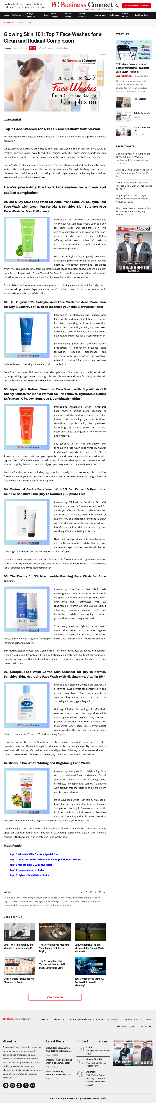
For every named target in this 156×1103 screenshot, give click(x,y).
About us (58, 1019)
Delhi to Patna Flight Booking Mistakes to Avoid (19, 980)
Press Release (54, 15)
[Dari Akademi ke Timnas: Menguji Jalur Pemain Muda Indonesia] (90, 932)
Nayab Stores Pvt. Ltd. (142, 129)
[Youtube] (32, 1085)
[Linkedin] (19, 1085)
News (6, 15)
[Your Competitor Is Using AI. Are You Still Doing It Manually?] (90, 966)
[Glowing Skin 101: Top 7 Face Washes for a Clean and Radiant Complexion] (55, 111)
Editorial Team (125, 1026)
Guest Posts (68, 15)
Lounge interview (30, 15)
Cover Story (125, 15)
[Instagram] (12, 1085)
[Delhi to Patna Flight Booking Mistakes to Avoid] (19, 966)
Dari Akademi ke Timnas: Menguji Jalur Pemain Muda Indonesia (89, 948)
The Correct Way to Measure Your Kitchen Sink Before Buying (54, 948)
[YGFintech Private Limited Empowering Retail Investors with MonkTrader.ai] (134, 50)
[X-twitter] (26, 1085)
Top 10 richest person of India (27, 870)
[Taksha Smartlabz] (123, 116)
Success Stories (82, 15)
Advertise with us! (80, 1019)
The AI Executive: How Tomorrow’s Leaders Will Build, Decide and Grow (52, 964)
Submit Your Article (107, 1019)
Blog (46, 15)
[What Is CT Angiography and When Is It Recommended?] (19, 932)
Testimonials (141, 15)
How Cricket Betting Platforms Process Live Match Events (59, 1073)
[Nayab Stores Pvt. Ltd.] (123, 131)
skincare (101, 136)
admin (8, 48)
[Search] (117, 5)
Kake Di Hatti (140, 99)
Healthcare (114, 15)
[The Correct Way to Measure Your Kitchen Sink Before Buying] (55, 932)
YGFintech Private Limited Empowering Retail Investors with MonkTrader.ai (132, 68)
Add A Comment (55, 997)
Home (44, 1019)
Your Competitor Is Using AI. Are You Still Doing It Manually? (89, 982)
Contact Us (145, 1026)
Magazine (16, 15)
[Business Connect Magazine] (82, 5)
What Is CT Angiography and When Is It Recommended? (19, 946)
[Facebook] (6, 1085)
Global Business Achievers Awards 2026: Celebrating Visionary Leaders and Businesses (133, 157)
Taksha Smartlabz (142, 113)
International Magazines (137, 6)
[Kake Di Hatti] (123, 102)
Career (148, 1019)
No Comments (48, 48)
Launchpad (100, 15)
